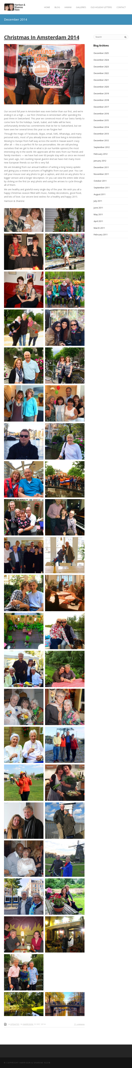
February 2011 (101, 234)
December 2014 (101, 127)
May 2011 (98, 214)
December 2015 (101, 120)
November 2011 (101, 174)
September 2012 (102, 147)
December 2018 (101, 100)
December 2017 (101, 106)
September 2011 (102, 187)
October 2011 (100, 180)
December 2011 (101, 167)
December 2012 (101, 140)
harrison (28, 1024)
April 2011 (98, 221)
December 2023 (101, 66)
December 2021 (101, 79)
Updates (14, 1024)
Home (47, 7)
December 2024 (101, 59)
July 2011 (98, 200)
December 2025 (101, 53)
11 (79, 1024)
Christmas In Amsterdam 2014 (41, 37)
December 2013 (101, 133)
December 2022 (101, 73)
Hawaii (68, 7)
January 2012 (100, 160)
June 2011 (98, 207)
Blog (57, 7)
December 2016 (101, 113)
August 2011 (99, 194)
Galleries (81, 7)
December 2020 (101, 86)
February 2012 (101, 153)
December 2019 (101, 93)
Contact (121, 7)
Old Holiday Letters (101, 7)
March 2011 (99, 227)
